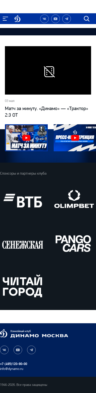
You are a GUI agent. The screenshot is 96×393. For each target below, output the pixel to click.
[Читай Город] (22, 285)
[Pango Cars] (73, 243)
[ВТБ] (22, 200)
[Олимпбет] (73, 200)
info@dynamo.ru (11, 369)
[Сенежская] (22, 243)
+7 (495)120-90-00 (13, 364)
